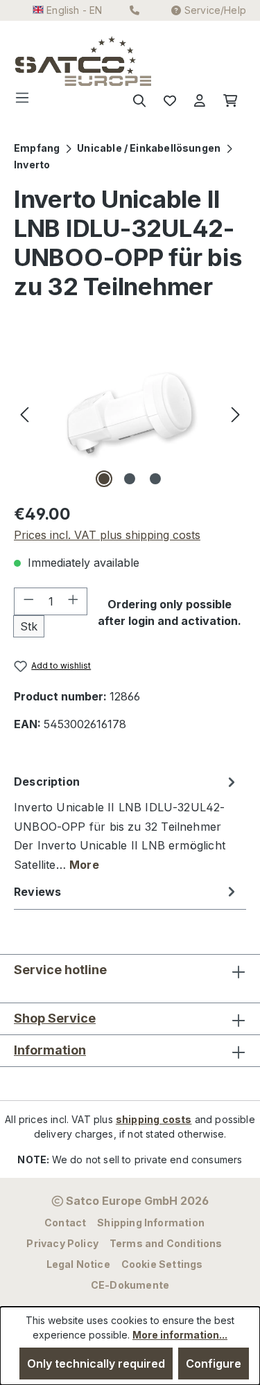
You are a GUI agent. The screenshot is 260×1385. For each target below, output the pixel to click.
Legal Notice (78, 1264)
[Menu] (26, 101)
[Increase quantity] (73, 601)
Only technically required (96, 1363)
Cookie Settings (162, 1264)
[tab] (126, 823)
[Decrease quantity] (28, 601)
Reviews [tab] (37, 892)
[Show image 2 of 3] (129, 478)
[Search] (139, 101)
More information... (179, 1335)
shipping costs (154, 1119)
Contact (65, 1222)
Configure (213, 1363)
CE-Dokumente (130, 1285)
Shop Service (55, 1018)
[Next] (235, 413)
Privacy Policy (62, 1243)
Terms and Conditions (166, 1243)
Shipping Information (151, 1222)
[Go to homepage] (42, 61)
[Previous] (24, 413)
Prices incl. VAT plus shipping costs (107, 535)
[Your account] (199, 101)
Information (50, 1050)
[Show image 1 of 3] (104, 478)
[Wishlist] (170, 101)
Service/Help (215, 10)
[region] (130, 413)
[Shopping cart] (230, 101)
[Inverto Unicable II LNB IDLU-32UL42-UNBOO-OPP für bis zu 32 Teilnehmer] (130, 413)
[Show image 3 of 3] (155, 478)
